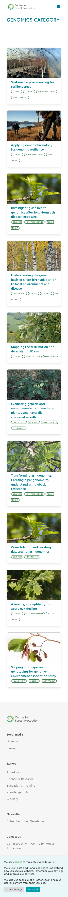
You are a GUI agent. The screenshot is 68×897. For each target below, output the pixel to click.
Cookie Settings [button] (14, 889)
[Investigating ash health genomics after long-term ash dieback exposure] (34, 189)
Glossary (12, 799)
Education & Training (21, 785)
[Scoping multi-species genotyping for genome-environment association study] (34, 648)
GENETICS (17, 92)
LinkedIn (12, 741)
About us (13, 772)
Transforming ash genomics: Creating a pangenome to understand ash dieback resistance (31, 482)
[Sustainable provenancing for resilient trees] (34, 63)
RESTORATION (50, 357)
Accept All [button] (33, 889)
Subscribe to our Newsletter (25, 821)
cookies (17, 862)
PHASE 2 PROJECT (20, 98)
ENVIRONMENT (19, 294)
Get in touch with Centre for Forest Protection (30, 846)
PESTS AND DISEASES (34, 222)
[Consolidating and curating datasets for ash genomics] (34, 528)
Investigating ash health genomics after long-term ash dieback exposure (33, 212)
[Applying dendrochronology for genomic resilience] (34, 126)
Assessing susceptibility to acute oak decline (30, 606)
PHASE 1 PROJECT (33, 357)
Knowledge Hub (17, 792)
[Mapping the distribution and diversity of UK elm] (34, 327)
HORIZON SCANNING (47, 92)
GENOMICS (29, 92)
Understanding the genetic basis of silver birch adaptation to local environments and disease (33, 281)
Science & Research (20, 779)
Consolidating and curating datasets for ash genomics (31, 549)
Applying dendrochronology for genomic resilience (31, 147)
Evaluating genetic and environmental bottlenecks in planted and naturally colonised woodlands (32, 410)
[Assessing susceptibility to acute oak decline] (34, 585)
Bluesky (12, 748)
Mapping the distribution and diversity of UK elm (32, 349)
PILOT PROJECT (32, 557)
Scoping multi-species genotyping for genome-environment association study (33, 671)
